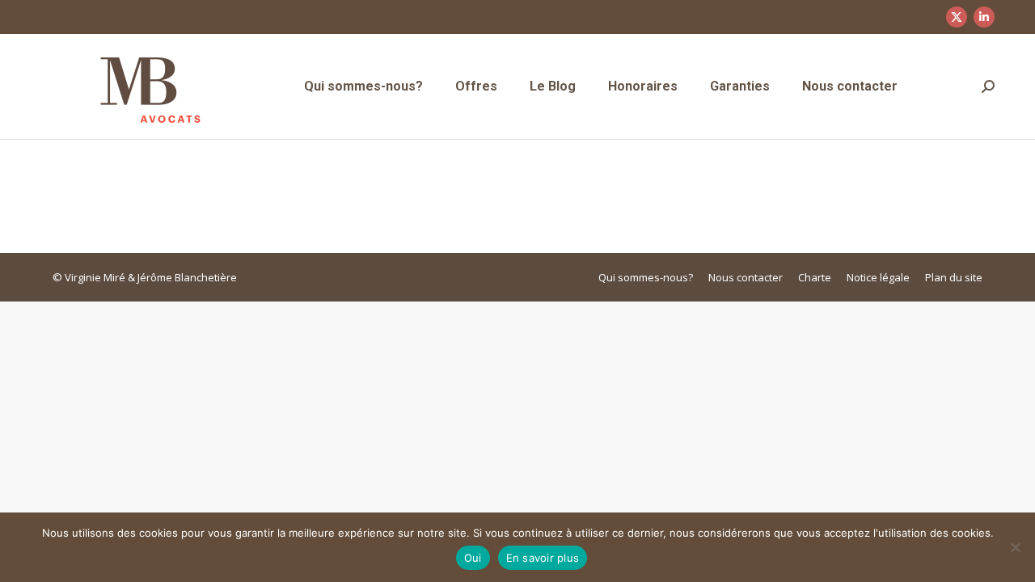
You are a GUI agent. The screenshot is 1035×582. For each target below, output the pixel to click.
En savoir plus (543, 557)
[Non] (1015, 547)
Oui (473, 557)
